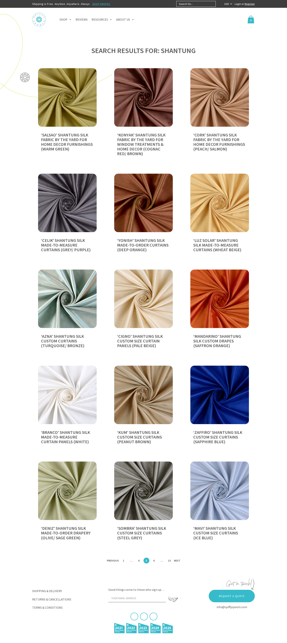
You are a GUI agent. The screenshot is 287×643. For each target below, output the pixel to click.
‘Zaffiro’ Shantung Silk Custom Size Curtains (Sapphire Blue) (217, 437)
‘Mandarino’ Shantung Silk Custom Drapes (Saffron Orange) (217, 340)
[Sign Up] (173, 599)
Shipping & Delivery (47, 591)
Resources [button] (100, 19)
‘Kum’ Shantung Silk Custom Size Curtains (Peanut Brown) (139, 437)
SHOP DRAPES (101, 4)
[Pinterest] (144, 616)
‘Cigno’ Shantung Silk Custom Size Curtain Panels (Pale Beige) (140, 340)
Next (177, 560)
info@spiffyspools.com (232, 607)
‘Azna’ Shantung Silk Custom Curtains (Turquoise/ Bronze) (62, 340)
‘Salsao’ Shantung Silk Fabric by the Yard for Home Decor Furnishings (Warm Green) (67, 142)
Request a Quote (232, 596)
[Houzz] (153, 616)
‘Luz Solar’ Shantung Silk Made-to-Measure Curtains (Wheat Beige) (217, 245)
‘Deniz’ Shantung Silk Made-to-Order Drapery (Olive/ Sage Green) (66, 532)
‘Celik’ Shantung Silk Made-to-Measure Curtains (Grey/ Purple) (66, 245)
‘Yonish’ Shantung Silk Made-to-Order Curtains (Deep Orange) (142, 245)
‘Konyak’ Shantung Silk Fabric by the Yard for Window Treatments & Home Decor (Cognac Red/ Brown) (141, 144)
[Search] (219, 4)
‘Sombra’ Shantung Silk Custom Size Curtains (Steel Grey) (141, 532)
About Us (123, 19)
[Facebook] (134, 616)
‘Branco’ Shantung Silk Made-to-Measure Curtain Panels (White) (65, 437)
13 (169, 560)
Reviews (82, 19)
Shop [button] (63, 19)
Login (238, 4)
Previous (113, 560)
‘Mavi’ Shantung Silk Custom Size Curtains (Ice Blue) (215, 532)
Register (250, 4)
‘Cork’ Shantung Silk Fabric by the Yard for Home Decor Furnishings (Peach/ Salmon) (219, 142)
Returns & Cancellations (51, 599)
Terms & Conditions (47, 607)
